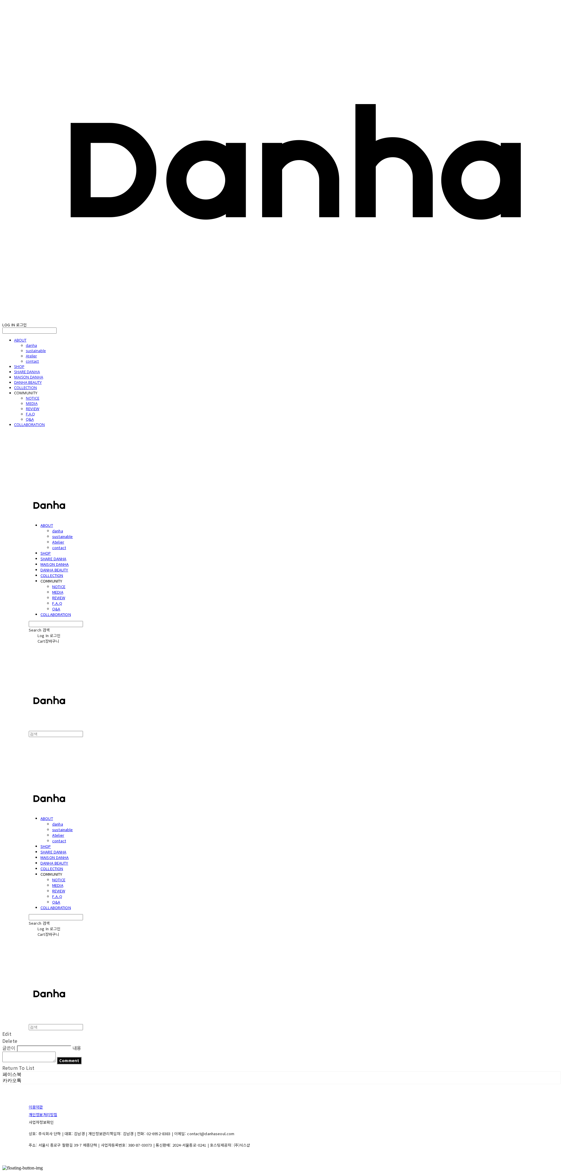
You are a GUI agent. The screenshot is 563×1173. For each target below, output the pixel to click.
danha (31, 345)
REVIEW (32, 408)
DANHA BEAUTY (28, 382)
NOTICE (32, 398)
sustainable (36, 350)
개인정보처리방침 (43, 1114)
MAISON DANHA (28, 377)
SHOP (19, 366)
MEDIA (32, 403)
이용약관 (36, 1107)
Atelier (31, 356)
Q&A (30, 419)
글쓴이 (9, 1047)
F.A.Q (30, 414)
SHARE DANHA (27, 371)
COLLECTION (25, 387)
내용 (76, 1047)
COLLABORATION (29, 424)
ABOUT (20, 340)
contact (32, 361)
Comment (69, 1060)
